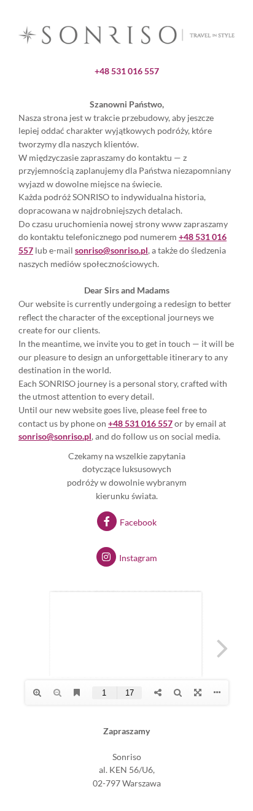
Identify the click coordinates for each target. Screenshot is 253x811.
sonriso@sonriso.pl (54, 436)
